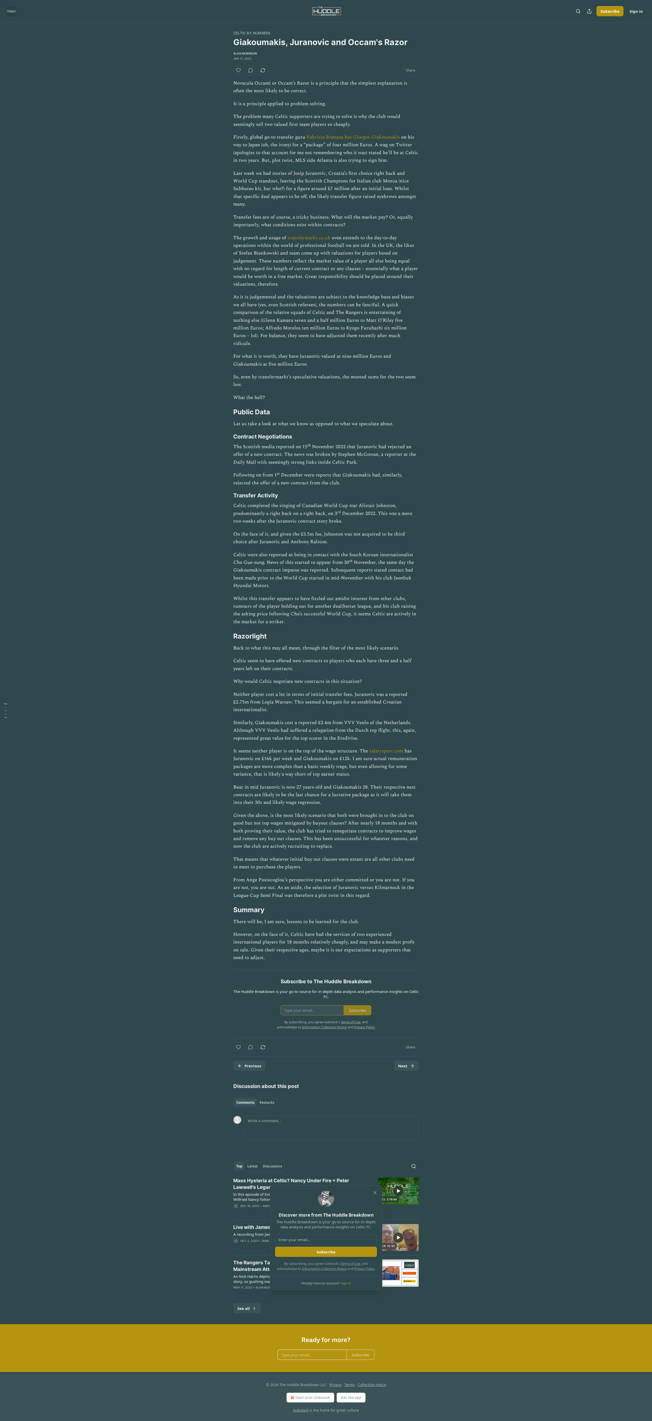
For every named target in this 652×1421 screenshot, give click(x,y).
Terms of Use (350, 1263)
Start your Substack (312, 1397)
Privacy (335, 1384)
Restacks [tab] (267, 1102)
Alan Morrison (245, 53)
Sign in (636, 11)
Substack (300, 1410)
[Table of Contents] (5, 710)
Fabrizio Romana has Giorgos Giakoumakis (353, 137)
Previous (252, 1065)
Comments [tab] (245, 1102)
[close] (375, 1193)
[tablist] (255, 1102)
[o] (398, 1191)
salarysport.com (386, 751)
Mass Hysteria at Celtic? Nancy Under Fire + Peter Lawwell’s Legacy (291, 1184)
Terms (349, 1384)
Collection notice (372, 1384)
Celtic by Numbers (251, 33)
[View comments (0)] (251, 70)
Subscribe (610, 11)
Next (403, 1065)
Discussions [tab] (272, 1166)
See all (243, 1308)
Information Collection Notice (324, 1268)
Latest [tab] (252, 1166)
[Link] (226, 412)
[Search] (578, 11)
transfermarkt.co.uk (309, 238)
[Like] (238, 70)
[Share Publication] (589, 11)
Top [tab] (239, 1166)
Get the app (351, 1397)
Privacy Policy (364, 1268)
